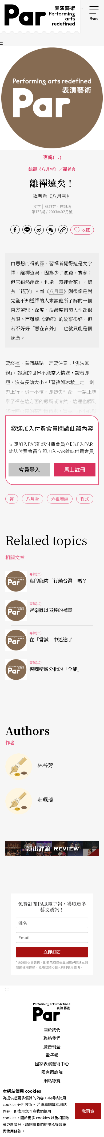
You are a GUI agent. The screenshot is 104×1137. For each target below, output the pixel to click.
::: (81, 8)
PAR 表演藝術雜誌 (52, 1012)
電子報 (52, 1055)
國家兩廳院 (52, 1072)
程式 (85, 499)
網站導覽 (52, 1080)
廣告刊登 (52, 1046)
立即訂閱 (52, 952)
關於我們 (52, 1029)
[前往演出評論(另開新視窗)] (52, 848)
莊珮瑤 (65, 206)
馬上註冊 (74, 469)
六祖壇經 (59, 499)
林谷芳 (50, 206)
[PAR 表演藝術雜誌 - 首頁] (39, 16)
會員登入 (29, 469)
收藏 (85, 230)
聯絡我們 (52, 1038)
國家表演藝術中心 (52, 1063)
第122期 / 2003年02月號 (52, 211)
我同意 (88, 1111)
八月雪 (56, 291)
